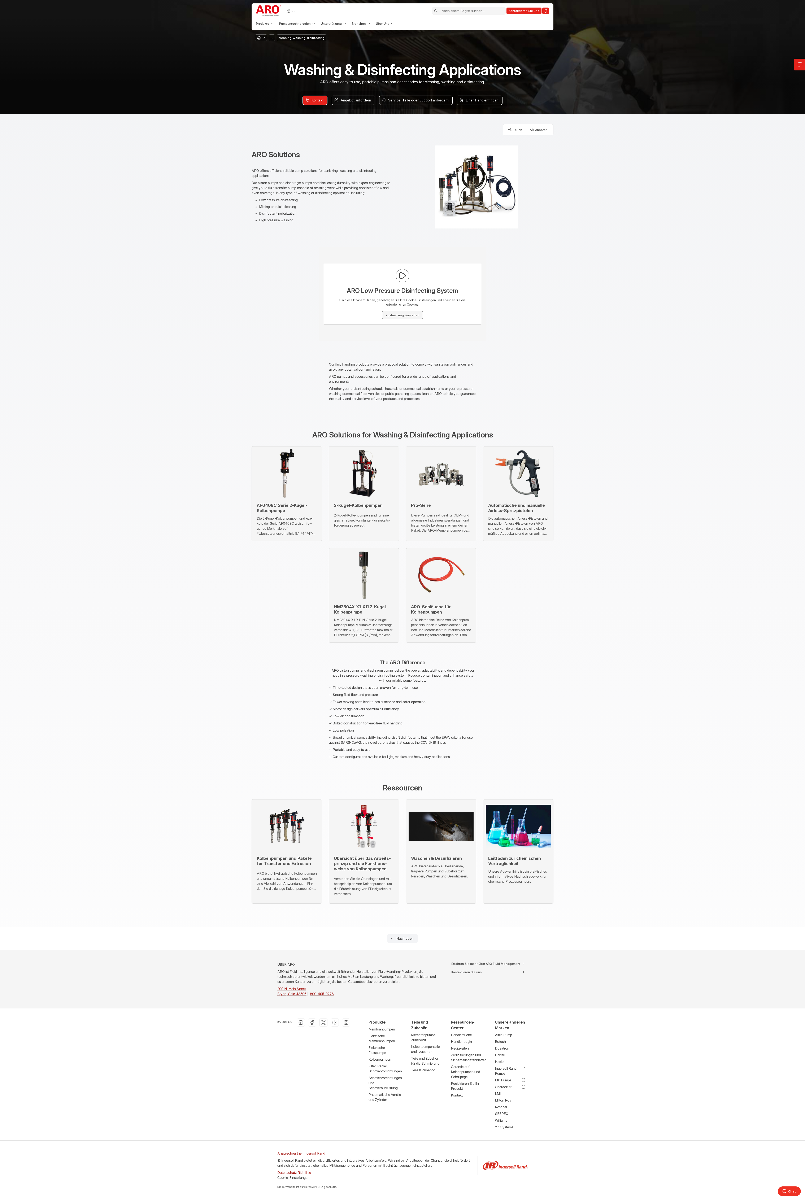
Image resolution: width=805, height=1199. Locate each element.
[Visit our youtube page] (335, 1022)
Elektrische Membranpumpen (382, 1038)
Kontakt (457, 1095)
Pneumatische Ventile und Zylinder (385, 1097)
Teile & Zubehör (423, 1070)
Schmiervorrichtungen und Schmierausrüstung (385, 1083)
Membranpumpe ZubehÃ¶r (423, 1037)
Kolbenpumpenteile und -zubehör (425, 1049)
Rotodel (501, 1107)
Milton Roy (503, 1100)
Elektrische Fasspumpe (377, 1050)
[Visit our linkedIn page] (301, 1022)
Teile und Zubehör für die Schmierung (425, 1060)
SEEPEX (501, 1114)
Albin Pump (503, 1035)
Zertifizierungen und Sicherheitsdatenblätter (468, 1057)
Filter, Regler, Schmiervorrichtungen (385, 1068)
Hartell (500, 1055)
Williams (501, 1120)
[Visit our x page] (323, 1022)
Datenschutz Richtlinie (294, 1172)
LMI (498, 1093)
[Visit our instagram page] (346, 1022)
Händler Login (461, 1041)
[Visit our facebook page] (312, 1022)
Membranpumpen (382, 1029)
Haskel (500, 1062)
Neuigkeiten (460, 1048)
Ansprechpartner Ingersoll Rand (301, 1153)
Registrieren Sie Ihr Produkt (465, 1086)
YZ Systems (504, 1127)
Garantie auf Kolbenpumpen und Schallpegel (465, 1072)
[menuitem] (265, 23)
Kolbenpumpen (380, 1059)
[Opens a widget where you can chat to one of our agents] (789, 1191)
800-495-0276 (322, 994)
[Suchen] (436, 11)
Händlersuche (461, 1035)
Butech (500, 1041)
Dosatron (502, 1048)
